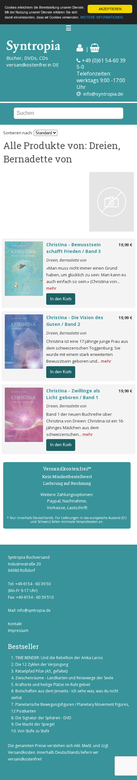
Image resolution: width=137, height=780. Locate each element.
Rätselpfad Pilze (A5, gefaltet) (41, 671)
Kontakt (15, 623)
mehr (51, 288)
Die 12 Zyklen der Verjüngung (41, 664)
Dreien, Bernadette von (66, 260)
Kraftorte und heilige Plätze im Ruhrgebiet (52, 684)
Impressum (18, 630)
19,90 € (125, 245)
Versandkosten (21, 752)
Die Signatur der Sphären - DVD (43, 718)
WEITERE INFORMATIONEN (101, 17)
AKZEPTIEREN (110, 8)
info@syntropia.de (103, 94)
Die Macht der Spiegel (34, 724)
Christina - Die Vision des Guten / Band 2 (74, 320)
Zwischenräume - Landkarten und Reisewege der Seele (64, 678)
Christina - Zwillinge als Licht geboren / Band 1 (73, 394)
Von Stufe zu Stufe (33, 731)
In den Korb (60, 298)
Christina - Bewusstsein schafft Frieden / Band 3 (73, 247)
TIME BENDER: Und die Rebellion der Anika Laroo (59, 657)
